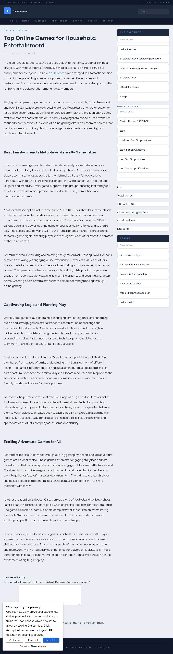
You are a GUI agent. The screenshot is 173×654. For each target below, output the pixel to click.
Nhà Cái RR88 (126, 203)
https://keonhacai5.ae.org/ (135, 292)
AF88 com (57, 73)
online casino (127, 302)
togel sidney (125, 195)
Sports (78, 21)
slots (123, 130)
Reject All (33, 640)
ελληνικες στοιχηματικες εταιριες (139, 68)
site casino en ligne (130, 255)
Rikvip (123, 96)
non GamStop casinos (132, 159)
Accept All (51, 640)
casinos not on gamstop (132, 212)
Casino (92, 21)
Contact (164, 2)
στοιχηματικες (128, 77)
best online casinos (130, 283)
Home (13, 21)
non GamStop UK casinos (134, 168)
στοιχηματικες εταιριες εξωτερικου (140, 58)
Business (40, 21)
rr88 (119, 187)
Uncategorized (15, 30)
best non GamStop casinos (135, 140)
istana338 (123, 228)
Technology (60, 21)
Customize (14, 640)
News (25, 21)
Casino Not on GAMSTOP (134, 121)
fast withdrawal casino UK (134, 264)
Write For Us (149, 2)
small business (126, 220)
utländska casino (129, 87)
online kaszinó (128, 49)
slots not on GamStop (132, 149)
